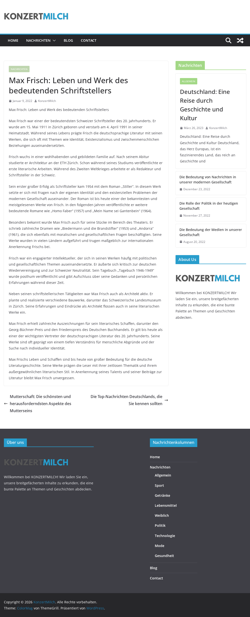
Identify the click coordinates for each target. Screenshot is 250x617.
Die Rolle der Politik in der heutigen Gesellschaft (208, 206)
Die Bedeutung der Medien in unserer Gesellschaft (210, 232)
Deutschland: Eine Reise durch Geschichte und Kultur (205, 105)
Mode (159, 545)
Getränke (162, 495)
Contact (88, 40)
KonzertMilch (47, 101)
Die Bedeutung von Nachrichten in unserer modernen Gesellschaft (207, 179)
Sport (159, 485)
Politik (160, 525)
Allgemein (188, 81)
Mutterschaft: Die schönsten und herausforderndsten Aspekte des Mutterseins (40, 403)
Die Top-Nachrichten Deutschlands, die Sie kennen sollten (126, 400)
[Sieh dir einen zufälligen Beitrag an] (240, 40)
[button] (53, 40)
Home (13, 40)
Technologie (165, 535)
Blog (68, 40)
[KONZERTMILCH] (208, 271)
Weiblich (162, 515)
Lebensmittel (166, 505)
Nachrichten (38, 40)
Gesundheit (164, 555)
